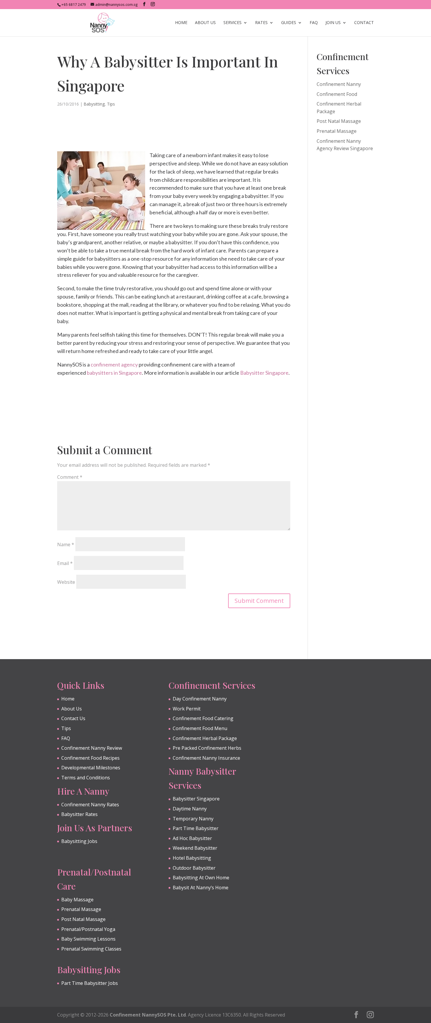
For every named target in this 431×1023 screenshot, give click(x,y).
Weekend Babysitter (195, 848)
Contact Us (73, 718)
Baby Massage (77, 899)
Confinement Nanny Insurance (206, 758)
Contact (364, 23)
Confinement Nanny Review (91, 748)
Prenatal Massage (337, 131)
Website (66, 582)
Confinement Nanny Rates (90, 804)
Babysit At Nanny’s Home (200, 887)
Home (181, 23)
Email (65, 563)
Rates (261, 23)
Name (65, 544)
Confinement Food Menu (200, 728)
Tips (111, 104)
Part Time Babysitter (195, 828)
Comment (69, 477)
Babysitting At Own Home (201, 877)
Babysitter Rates (79, 814)
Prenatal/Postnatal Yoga (88, 929)
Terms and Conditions (85, 777)
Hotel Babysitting (192, 858)
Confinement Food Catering (203, 718)
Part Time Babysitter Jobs (89, 983)
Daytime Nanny (190, 808)
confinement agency (114, 364)
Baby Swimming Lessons (88, 939)
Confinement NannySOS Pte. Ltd (148, 1015)
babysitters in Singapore (114, 372)
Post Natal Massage (339, 121)
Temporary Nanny (193, 818)
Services (232, 23)
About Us (205, 23)
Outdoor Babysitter (194, 868)
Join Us (333, 23)
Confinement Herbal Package (205, 738)
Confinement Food (337, 94)
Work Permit (187, 708)
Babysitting (94, 104)
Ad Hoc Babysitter (192, 838)
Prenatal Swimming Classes (91, 949)
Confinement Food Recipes (90, 758)
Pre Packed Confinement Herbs (207, 748)
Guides (288, 23)
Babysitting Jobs (79, 841)
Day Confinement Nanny (200, 698)
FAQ (314, 23)
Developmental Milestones (90, 767)
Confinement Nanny (339, 84)
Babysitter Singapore (264, 372)
